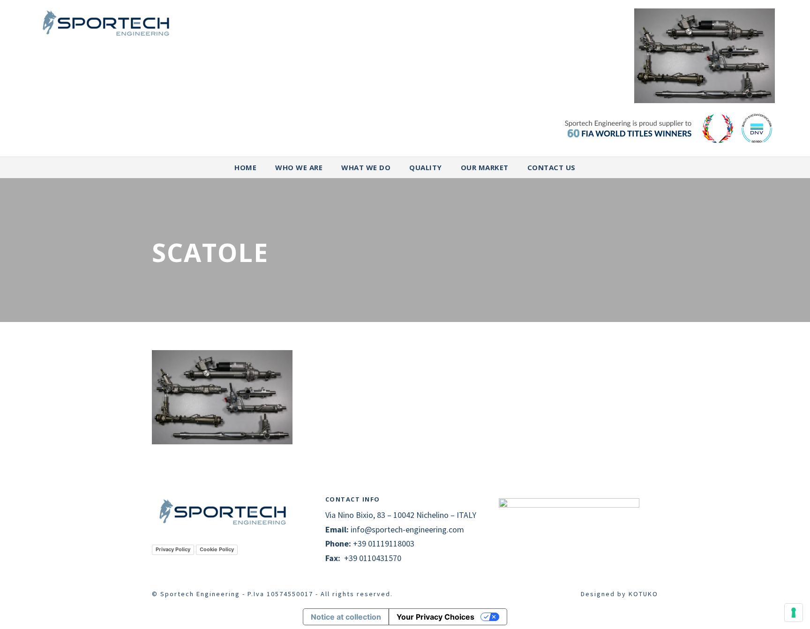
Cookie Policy (217, 549)
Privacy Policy (173, 549)
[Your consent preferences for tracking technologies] (793, 613)
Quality (425, 167)
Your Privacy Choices (435, 617)
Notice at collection (346, 617)
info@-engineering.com (407, 529)
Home (245, 167)
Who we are (298, 167)
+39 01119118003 (383, 543)
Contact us (551, 167)
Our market (485, 167)
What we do (365, 167)
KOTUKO (643, 594)
